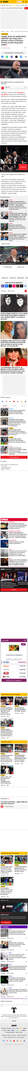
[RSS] (22, 401)
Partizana (20, 92)
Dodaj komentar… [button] (9, 806)
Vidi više (14, 1021)
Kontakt (9, 1035)
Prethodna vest (8, 267)
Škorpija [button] (24, 1004)
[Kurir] (4, 2)
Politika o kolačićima (21, 1035)
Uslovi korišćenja (20, 1037)
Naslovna (3, 31)
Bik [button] (4, 1004)
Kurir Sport (7, 47)
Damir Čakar (20, 277)
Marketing (4, 1035)
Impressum (14, 1035)
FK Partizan (13, 277)
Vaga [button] (20, 1004)
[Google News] (25, 285)
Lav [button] (14, 1004)
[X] (10, 285)
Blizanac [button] (8, 1004)
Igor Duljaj (4, 94)
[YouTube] (17, 285)
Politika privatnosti (12, 1037)
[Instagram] (14, 285)
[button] (25, 48)
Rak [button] (11, 1004)
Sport (7, 31)
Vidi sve (14, 589)
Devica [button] (17, 1004)
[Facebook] (6, 285)
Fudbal (11, 31)
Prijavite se (7, 922)
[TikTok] (21, 285)
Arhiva (5, 1037)
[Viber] (2, 285)
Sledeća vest (21, 267)
